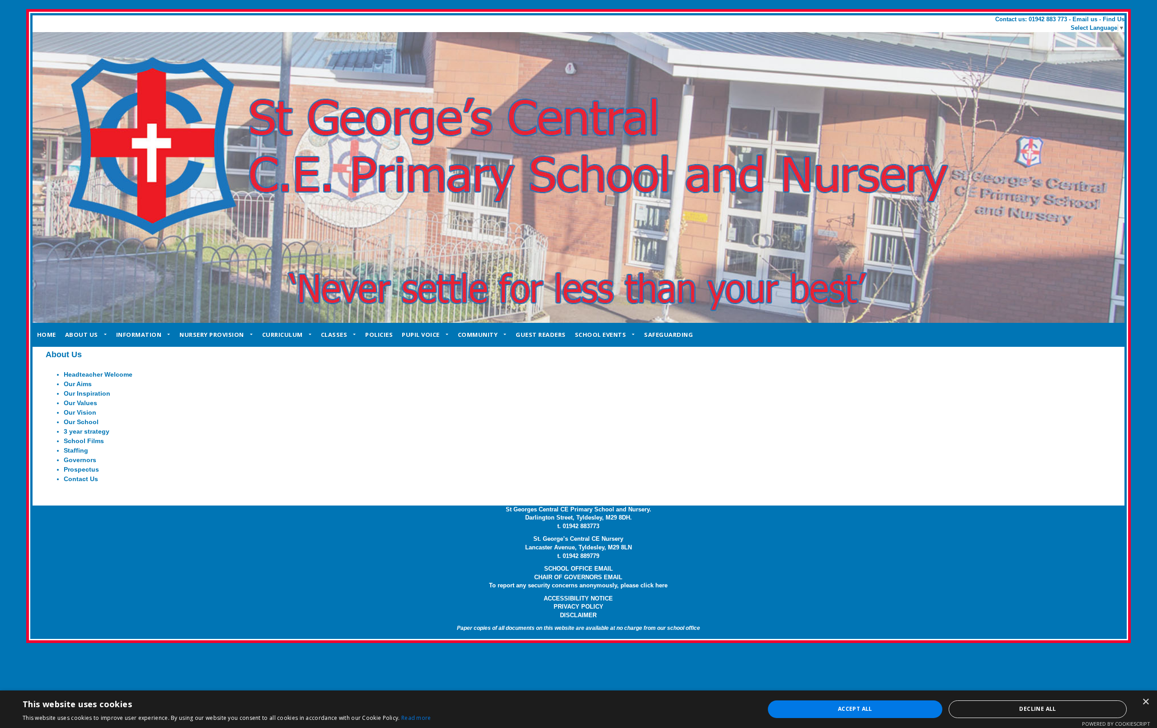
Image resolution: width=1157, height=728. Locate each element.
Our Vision (80, 412)
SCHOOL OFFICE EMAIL (578, 568)
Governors (80, 459)
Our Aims (78, 384)
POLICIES (379, 335)
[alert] (578, 709)
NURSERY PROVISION (211, 335)
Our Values (80, 403)
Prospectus (81, 469)
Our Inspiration (87, 393)
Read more (416, 718)
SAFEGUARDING (668, 335)
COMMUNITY (478, 335)
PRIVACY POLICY (578, 606)
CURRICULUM (282, 335)
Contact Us (81, 478)
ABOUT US (81, 335)
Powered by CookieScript (1116, 723)
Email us (1084, 19)
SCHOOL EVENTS (600, 335)
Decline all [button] (1037, 709)
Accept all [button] (855, 709)
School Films (84, 440)
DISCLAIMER (578, 615)
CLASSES (334, 335)
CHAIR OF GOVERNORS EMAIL (578, 577)
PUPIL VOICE (421, 335)
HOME (46, 335)
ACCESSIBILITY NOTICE (578, 598)
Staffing (76, 450)
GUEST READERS (541, 335)
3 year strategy (86, 431)
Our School (81, 421)
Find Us (1113, 19)
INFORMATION (139, 335)
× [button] (1145, 702)
